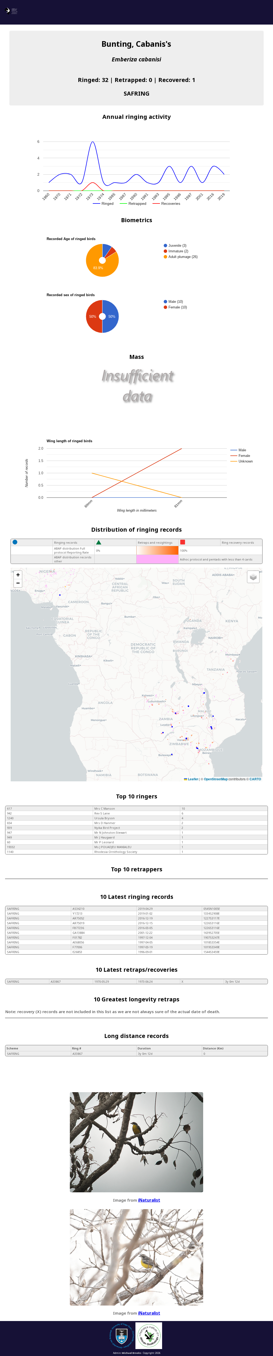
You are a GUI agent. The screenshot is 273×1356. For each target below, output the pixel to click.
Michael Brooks (131, 1353)
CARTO (255, 779)
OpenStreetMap (216, 779)
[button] (18, 575)
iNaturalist (149, 1200)
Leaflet (192, 779)
